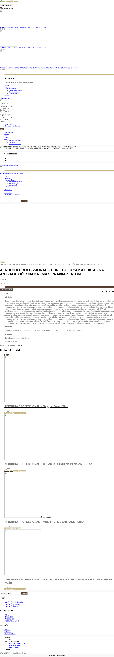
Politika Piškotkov (11, 606)
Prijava (7, 630)
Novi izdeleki (8, 132)
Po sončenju (13, 142)
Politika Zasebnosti (12, 604)
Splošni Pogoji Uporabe (13, 602)
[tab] (59, 317)
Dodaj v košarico (6, 289)
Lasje (6, 135)
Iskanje (24, 201)
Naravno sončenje (14, 140)
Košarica (7, 632)
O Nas (6, 615)
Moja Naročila (9, 634)
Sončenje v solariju (15, 144)
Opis (6, 293)
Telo (5, 139)
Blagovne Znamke (11, 621)
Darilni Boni (9, 619)
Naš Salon (8, 617)
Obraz (6, 137)
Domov (3, 264)
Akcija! (6, 134)
